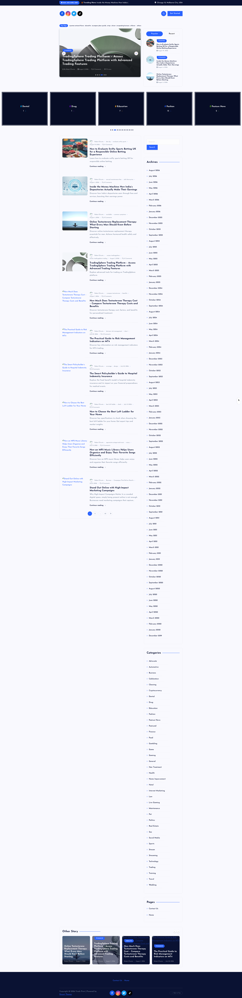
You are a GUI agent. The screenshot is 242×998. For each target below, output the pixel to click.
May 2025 (153, 264)
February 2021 (155, 559)
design (116, 372)
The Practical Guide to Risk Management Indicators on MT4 (135, 959)
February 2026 (155, 211)
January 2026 (154, 217)
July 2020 (153, 600)
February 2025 (155, 282)
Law (150, 802)
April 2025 (153, 270)
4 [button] (101, 80)
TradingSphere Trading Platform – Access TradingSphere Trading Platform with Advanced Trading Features (113, 271)
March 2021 (154, 553)
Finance (67, 60)
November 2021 (155, 506)
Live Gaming (154, 808)
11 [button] (129, 135)
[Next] (178, 937)
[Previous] (174, 937)
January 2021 (154, 565)
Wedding (152, 891)
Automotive (154, 673)
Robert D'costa (70, 75)
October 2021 (154, 512)
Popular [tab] (154, 39)
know (114, 31)
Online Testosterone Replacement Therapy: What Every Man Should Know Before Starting (113, 230)
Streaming (153, 861)
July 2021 (153, 530)
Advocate (153, 667)
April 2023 (153, 406)
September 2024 (156, 312)
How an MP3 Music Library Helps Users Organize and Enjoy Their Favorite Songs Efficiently (112, 458)
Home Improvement (157, 785)
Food (218, 112)
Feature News (74, 112)
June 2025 (153, 259)
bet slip (108, 147)
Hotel (151, 791)
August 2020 (154, 594)
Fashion (26, 112)
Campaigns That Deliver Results (123, 486)
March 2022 (154, 482)
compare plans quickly (99, 31)
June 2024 (153, 329)
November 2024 (156, 300)
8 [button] (124, 135)
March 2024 (154, 347)
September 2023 (156, 382)
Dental (152, 702)
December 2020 (155, 571)
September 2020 (156, 588)
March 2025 (154, 276)
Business (108, 486)
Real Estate (154, 832)
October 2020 (155, 583)
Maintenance (154, 814)
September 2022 (156, 447)
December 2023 (155, 365)
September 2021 (155, 518)
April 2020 (153, 618)
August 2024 (154, 317)
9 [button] (126, 135)
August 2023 (154, 388)
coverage (109, 372)
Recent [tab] (172, 39)
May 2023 (153, 400)
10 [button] (127, 135)
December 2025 (155, 223)
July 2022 (153, 459)
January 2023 (154, 424)
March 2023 (154, 412)
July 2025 (153, 253)
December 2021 (155, 500)
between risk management (114, 337)
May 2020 (153, 612)
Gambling (153, 749)
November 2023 (156, 371)
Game (151, 755)
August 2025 (154, 247)
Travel (151, 885)
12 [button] (131, 135)
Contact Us (153, 914)
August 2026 (154, 176)
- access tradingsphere (113, 261)
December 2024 (155, 294)
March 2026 (154, 206)
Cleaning (152, 690)
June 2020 (153, 606)
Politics (152, 826)
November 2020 (156, 577)
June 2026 (153, 188)
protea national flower (77, 31)
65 (105, 519)
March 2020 (154, 624)
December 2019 (155, 641)
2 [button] (97, 80)
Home (151, 921)
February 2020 (155, 630)
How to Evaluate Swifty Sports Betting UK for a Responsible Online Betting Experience (168, 52)
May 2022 (153, 471)
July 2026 (153, 182)
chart (126, 337)
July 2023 (153, 394)
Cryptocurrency (155, 696)
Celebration (154, 685)
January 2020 (154, 636)
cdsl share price (128, 185)
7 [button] (122, 135)
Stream (152, 855)
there (139, 31)
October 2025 (155, 235)
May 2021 (153, 541)
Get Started (175, 19)
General (152, 767)
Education (153, 714)
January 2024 (154, 359)
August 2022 (154, 453)
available (109, 220)
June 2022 (153, 465)
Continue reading (97, 172)
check (119, 410)
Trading (152, 873)
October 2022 (155, 441)
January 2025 (154, 288)
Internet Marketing (157, 796)
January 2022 (154, 494)
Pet (150, 820)
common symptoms (120, 220)
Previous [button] (64, 59)
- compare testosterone (113, 299)
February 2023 (155, 418)
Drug (151, 708)
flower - (133, 31)
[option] (100, 58)
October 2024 (155, 306)
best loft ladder (111, 410)
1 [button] (96, 80)
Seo (150, 838)
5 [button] (102, 80)
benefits (88, 31)
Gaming (162, 46)
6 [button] (104, 80)
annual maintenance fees (113, 185)
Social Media (154, 844)
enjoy (128, 448)
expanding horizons (123, 31)
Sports (151, 850)
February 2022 (155, 488)
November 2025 (156, 229)
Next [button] (136, 59)
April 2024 (153, 341)
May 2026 (153, 194)
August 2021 (154, 524)
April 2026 (153, 200)
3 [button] (99, 80)
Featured (122, 112)
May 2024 (153, 335)
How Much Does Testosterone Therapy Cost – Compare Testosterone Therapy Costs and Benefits (114, 309)
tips (109, 31)
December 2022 (155, 429)
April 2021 (153, 547)
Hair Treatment (155, 773)
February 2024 (155, 353)
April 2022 (153, 476)
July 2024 (153, 323)
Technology (153, 867)
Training (152, 879)
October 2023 (155, 376)
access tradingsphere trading (98, 264)
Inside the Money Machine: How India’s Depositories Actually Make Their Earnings (168, 68)
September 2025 (156, 241)
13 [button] (133, 135)
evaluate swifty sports (119, 147)
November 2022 (156, 435)
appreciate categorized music (115, 448)
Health (152, 779)
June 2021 (153, 535)
